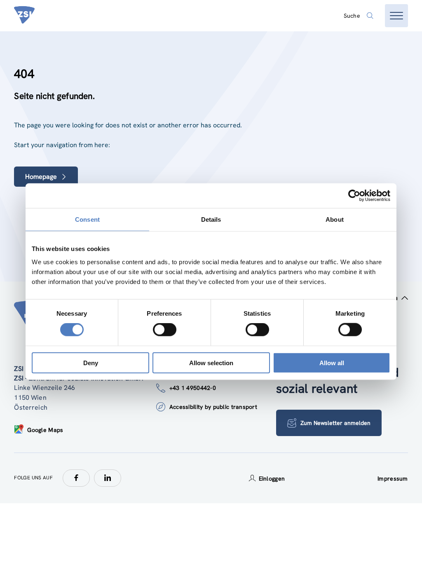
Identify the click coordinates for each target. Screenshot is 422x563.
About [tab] (335, 219)
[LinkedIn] (107, 478)
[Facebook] (76, 478)
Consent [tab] (87, 219)
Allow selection (211, 362)
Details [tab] (211, 219)
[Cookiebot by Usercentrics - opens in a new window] (354, 196)
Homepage (41, 176)
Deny (90, 362)
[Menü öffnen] (396, 15)
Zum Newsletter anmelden (335, 423)
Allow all (331, 362)
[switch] (164, 329)
